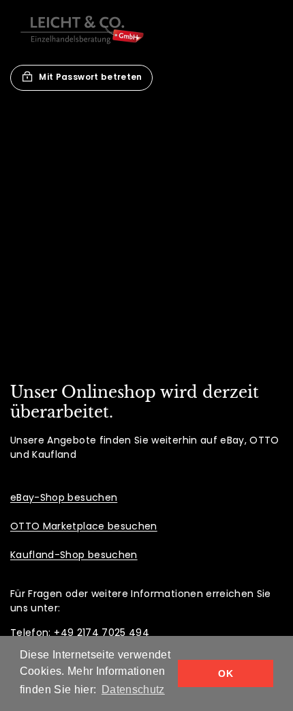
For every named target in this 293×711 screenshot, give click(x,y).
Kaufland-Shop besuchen (74, 555)
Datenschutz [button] (133, 689)
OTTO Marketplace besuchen (83, 526)
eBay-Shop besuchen (63, 497)
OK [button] (225, 673)
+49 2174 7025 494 (101, 632)
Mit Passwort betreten (90, 77)
